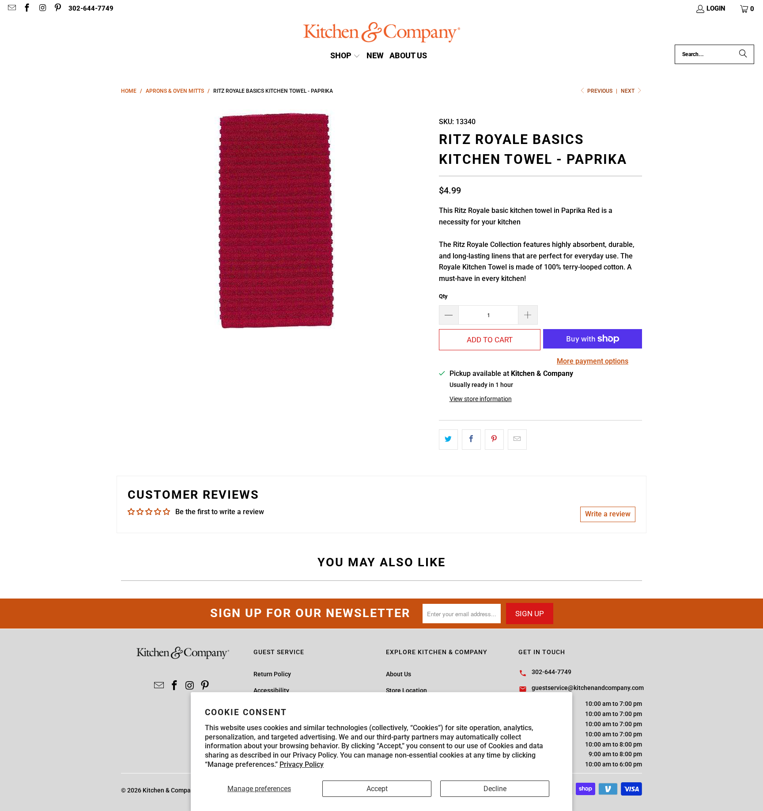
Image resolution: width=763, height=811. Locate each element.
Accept (377, 788)
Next (628, 91)
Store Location (406, 690)
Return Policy (272, 674)
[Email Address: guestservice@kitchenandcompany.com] (11, 9)
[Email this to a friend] (517, 439)
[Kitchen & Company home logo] (381, 33)
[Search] (743, 54)
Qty (443, 296)
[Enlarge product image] (275, 220)
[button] (747, 9)
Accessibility (271, 690)
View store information (480, 398)
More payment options (592, 361)
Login (715, 8)
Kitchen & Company (170, 790)
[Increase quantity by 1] (528, 315)
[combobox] (714, 54)
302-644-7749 (90, 8)
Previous (600, 91)
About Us (398, 674)
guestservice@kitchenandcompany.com (588, 687)
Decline (494, 788)
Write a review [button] (608, 514)
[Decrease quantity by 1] (448, 315)
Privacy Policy (302, 764)
